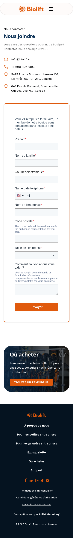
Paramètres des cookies (36, 504)
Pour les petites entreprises (36, 434)
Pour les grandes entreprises (36, 443)
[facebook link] (26, 480)
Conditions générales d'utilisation (36, 497)
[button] (50, 8)
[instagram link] (37, 480)
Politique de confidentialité (37, 490)
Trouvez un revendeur (31, 382)
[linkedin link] (31, 480)
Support (36, 470)
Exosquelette (36, 452)
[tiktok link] (42, 480)
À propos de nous (36, 425)
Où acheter (36, 461)
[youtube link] (47, 480)
